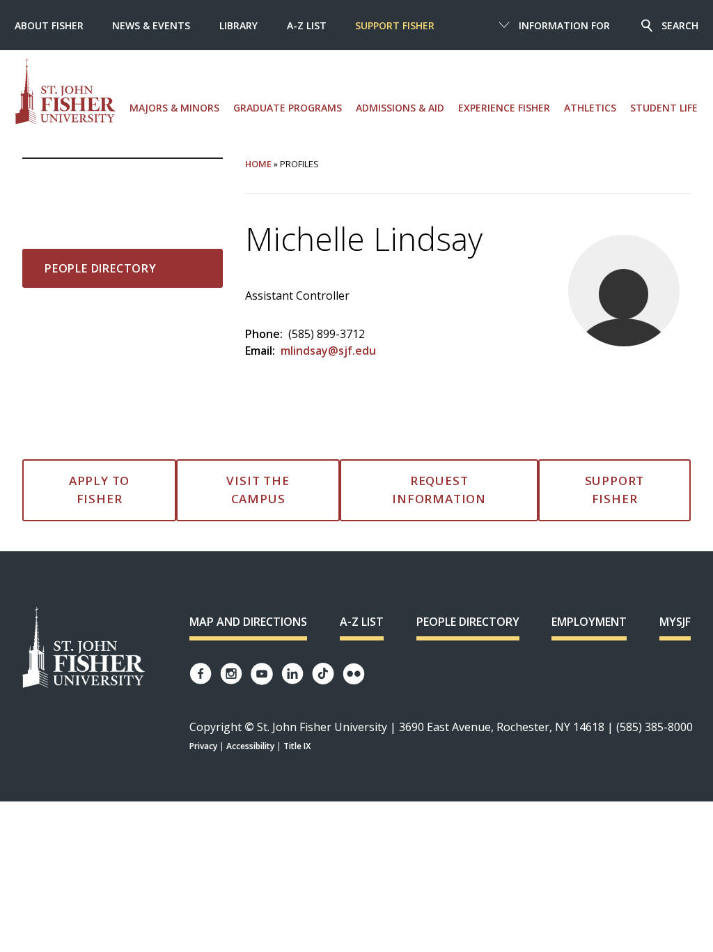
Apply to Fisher (99, 490)
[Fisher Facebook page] (200, 673)
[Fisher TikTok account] (323, 673)
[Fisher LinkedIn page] (292, 673)
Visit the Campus (257, 490)
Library (238, 25)
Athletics (590, 107)
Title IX (297, 746)
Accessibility (250, 746)
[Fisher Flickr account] (354, 674)
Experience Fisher (504, 107)
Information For (564, 25)
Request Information (439, 490)
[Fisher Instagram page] (231, 673)
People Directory (101, 268)
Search (679, 25)
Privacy (203, 746)
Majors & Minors (174, 107)
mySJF (675, 621)
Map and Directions (248, 621)
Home (258, 164)
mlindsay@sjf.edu (328, 350)
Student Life (664, 107)
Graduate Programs (287, 107)
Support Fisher (394, 25)
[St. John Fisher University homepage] (65, 91)
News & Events (151, 25)
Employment (589, 621)
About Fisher (49, 25)
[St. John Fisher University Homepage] (83, 648)
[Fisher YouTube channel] (262, 674)
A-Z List (307, 25)
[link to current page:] (122, 181)
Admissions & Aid (400, 107)
